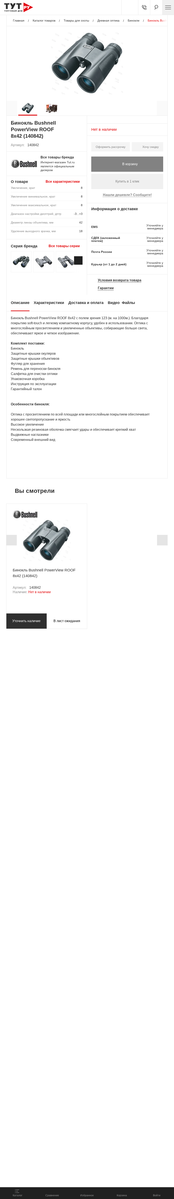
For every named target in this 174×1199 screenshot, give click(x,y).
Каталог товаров (44, 20)
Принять (60, 1179)
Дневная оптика (108, 20)
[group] (27, 108)
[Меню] (168, 7)
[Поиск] (156, 7)
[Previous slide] (11, 540)
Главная (18, 20)
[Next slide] (78, 260)
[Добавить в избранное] (80, 145)
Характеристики (49, 303)
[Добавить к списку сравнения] (70, 145)
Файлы (128, 303)
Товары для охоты (76, 20)
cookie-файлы (57, 1160)
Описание (20, 303)
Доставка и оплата (86, 303)
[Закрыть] (76, 1163)
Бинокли (133, 20)
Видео (114, 303)
